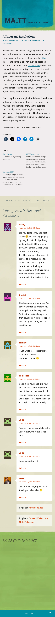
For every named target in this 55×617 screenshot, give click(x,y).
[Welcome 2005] (14, 178)
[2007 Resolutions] (38, 160)
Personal (27, 40)
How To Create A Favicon (16, 200)
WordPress (36, 40)
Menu (27, 613)
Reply (23, 284)
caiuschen (24, 375)
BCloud (22, 294)
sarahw (22, 342)
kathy (22, 224)
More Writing (44, 200)
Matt (21, 478)
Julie (21, 419)
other (43, 58)
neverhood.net (36, 507)
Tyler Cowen (34, 65)
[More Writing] (14, 157)
